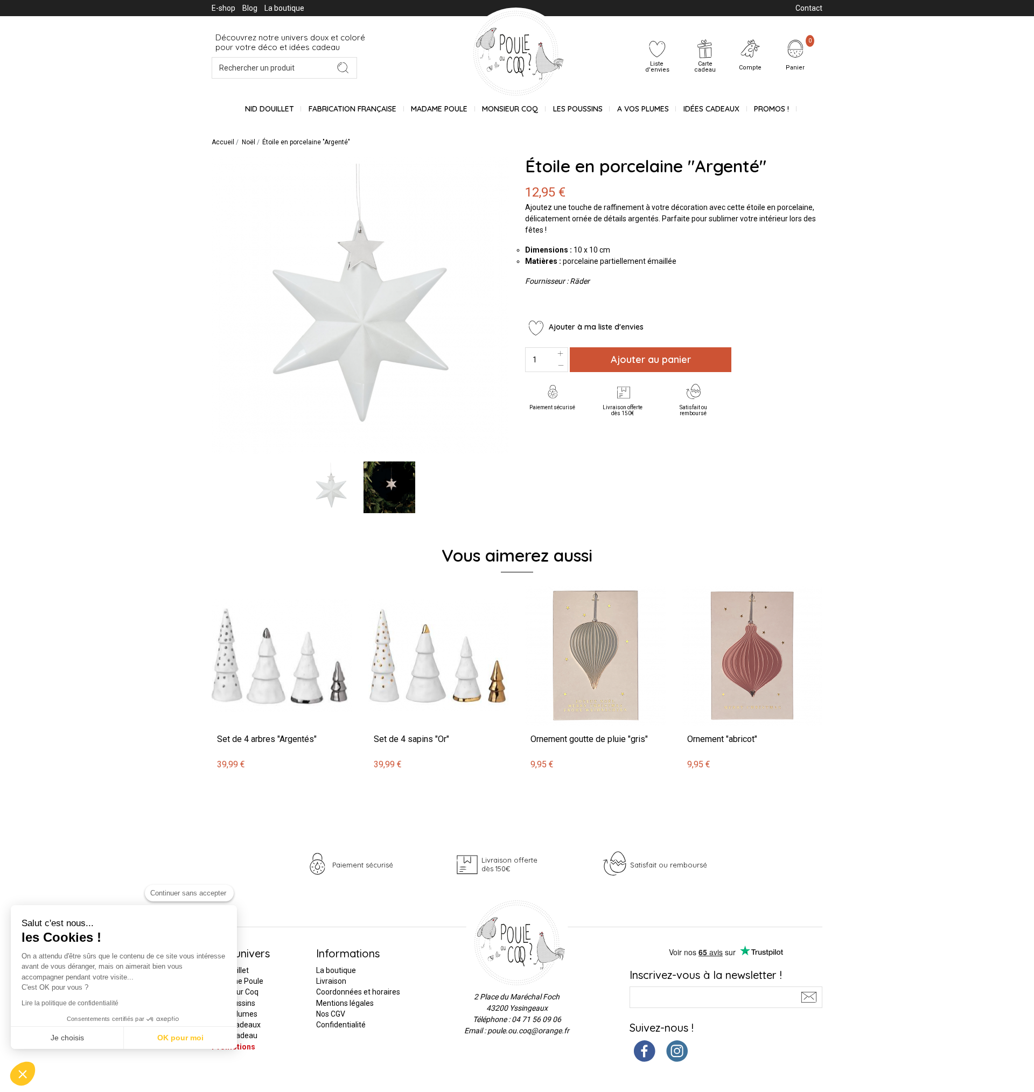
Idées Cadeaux (711, 109)
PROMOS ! (771, 109)
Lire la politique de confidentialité (70, 1003)
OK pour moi (180, 1037)
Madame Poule (439, 109)
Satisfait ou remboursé (693, 410)
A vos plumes (643, 109)
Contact (808, 8)
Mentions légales (345, 1003)
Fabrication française (352, 109)
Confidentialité (341, 1024)
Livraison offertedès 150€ (622, 410)
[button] (23, 1074)
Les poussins (578, 109)
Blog (249, 8)
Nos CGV (330, 1014)
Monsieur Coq (510, 109)
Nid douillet (269, 109)
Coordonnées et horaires (358, 992)
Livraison (331, 981)
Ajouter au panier (651, 359)
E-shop (223, 8)
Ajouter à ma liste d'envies (595, 327)
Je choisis (67, 1037)
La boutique (284, 8)
